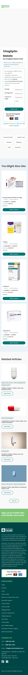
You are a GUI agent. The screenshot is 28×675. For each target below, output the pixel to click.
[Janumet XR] (14, 316)
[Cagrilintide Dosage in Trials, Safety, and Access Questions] (14, 407)
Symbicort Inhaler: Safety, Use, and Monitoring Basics (12, 454)
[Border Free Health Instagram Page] (7, 662)
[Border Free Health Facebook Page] (2, 662)
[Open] (2, 2)
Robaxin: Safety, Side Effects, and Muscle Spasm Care (14, 487)
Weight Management (7, 418)
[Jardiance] (14, 271)
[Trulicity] (14, 227)
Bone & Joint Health (7, 382)
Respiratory (5, 451)
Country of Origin (8, 97)
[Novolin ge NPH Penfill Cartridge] (14, 183)
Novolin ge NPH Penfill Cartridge (12, 197)
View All (14, 501)
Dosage (7, 89)
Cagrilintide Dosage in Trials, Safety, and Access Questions (13, 421)
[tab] (8, 137)
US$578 (16, 71)
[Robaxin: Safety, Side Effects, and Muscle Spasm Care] (14, 473)
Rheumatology (6, 385)
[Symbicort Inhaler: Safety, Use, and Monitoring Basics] (14, 440)
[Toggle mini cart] (26, 4)
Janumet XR (6, 331)
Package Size (9, 93)
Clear (17, 101)
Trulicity (5, 242)
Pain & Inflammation (19, 382)
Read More (7, 393)
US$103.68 (8, 77)
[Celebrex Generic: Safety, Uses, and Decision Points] (14, 372)
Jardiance (6, 286)
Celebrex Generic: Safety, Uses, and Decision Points (12, 388)
